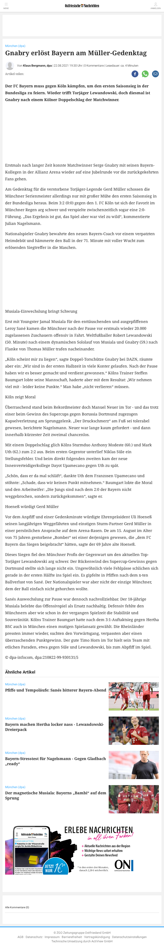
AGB (20, 937)
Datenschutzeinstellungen (129, 937)
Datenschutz (34, 937)
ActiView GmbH (102, 941)
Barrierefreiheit (72, 937)
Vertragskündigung (97, 937)
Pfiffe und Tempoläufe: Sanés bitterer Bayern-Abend (55, 690)
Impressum (52, 937)
